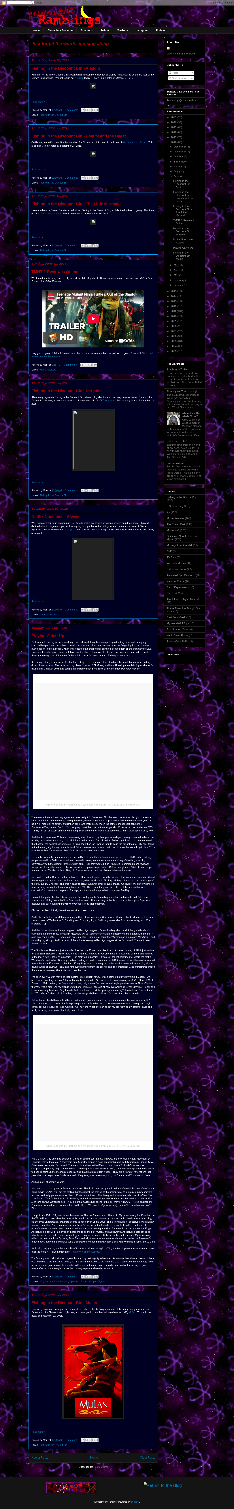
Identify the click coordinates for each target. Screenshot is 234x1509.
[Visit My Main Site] (71, 1492)
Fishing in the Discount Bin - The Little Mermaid (76, 204)
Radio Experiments (178, 587)
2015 (174, 291)
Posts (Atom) (101, 1466)
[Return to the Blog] (163, 1486)
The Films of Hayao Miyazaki (183, 599)
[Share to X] (90, 110)
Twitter (105, 30)
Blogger (135, 1501)
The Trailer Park (176, 524)
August (178, 166)
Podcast (161, 30)
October (179, 156)
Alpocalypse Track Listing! (182, 391)
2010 (174, 316)
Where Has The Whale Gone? (191, 415)
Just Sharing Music (178, 629)
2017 (174, 137)
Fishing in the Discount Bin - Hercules (67, 391)
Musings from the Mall (56, 1281)
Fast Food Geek (176, 617)
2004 (174, 346)
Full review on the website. (86, 1251)
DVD (169, 551)
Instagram (142, 30)
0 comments (71, 110)
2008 (174, 326)
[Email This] (83, 110)
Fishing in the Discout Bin (53, 115)
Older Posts (147, 1457)
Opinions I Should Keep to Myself (87, 1281)
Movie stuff (173, 530)
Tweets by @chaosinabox (181, 100)
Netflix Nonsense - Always (55, 516)
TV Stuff (171, 557)
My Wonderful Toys (178, 623)
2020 (174, 122)
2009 (174, 321)
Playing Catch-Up (47, 636)
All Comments (179, 78)
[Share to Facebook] (93, 110)
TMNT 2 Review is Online (54, 271)
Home (36, 30)
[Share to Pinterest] (97, 110)
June (177, 176)
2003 (174, 351)
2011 (174, 311)
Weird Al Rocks (175, 581)
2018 (174, 132)
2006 (174, 336)
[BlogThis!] (86, 110)
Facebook (86, 30)
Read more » (38, 101)
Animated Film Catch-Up (181, 575)
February (179, 280)
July (176, 171)
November (180, 151)
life (41, 1281)
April (177, 269)
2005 (174, 341)
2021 (174, 117)
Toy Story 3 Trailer (177, 369)
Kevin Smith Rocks (177, 635)
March (178, 274)
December (180, 146)
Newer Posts (39, 1457)
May (177, 265)
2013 (174, 301)
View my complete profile (181, 53)
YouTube (122, 30)
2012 (174, 306)
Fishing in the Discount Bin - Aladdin (65, 68)
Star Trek (172, 593)
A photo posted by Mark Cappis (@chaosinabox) (74, 804)
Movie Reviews (48, 369)
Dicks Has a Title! (177, 441)
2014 (174, 296)
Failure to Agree (176, 463)
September (180, 161)
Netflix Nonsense (49, 614)
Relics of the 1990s (178, 641)
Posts (174, 72)
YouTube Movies (176, 563)
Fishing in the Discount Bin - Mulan (64, 1302)
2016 (174, 142)
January (179, 284)
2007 (174, 331)
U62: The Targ (175, 506)
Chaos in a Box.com (60, 30)
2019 (174, 127)
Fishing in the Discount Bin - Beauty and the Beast (78, 136)
